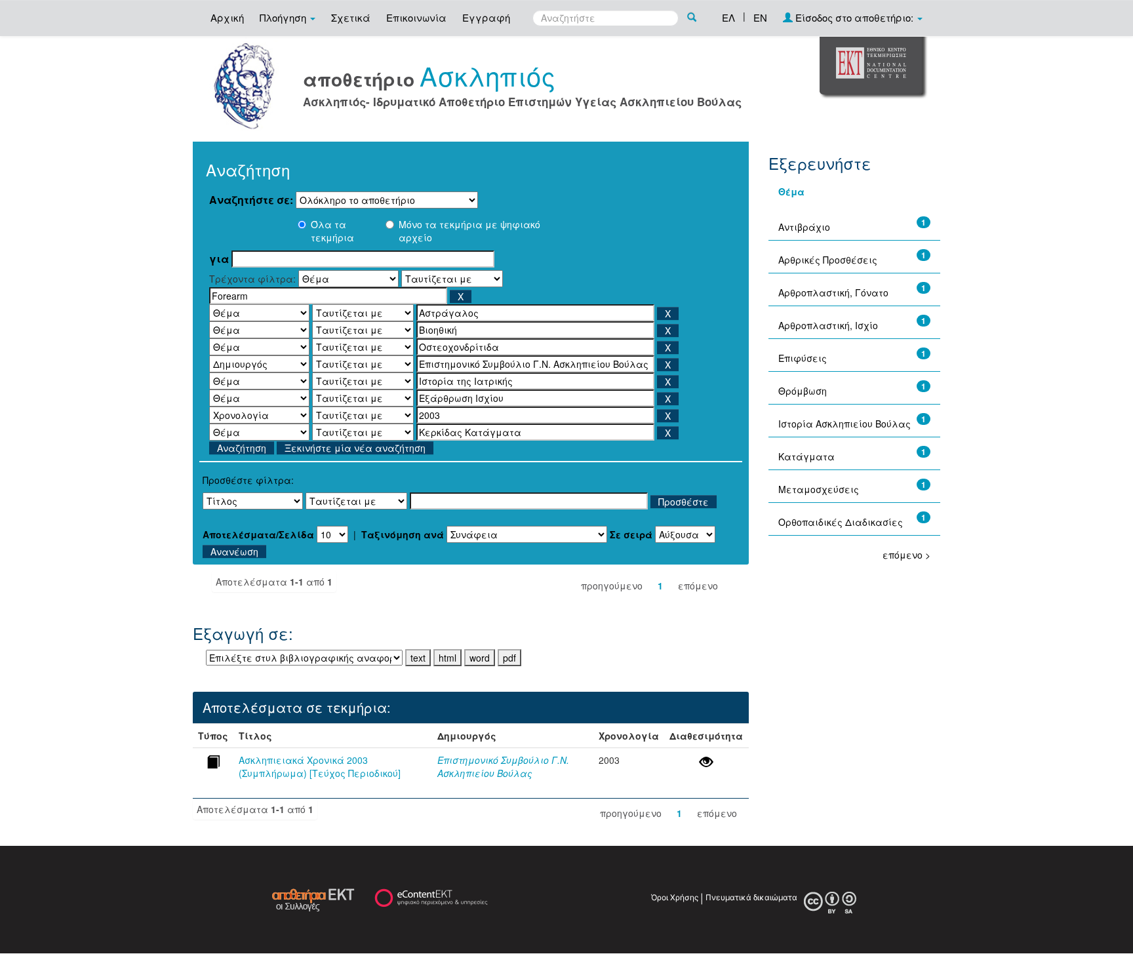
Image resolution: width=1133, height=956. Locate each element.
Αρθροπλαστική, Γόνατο (833, 292)
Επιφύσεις (802, 358)
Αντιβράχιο (804, 226)
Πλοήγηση (284, 17)
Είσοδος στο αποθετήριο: (854, 17)
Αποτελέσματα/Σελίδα (258, 534)
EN (760, 17)
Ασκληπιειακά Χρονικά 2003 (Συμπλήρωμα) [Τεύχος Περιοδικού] (320, 766)
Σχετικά (350, 17)
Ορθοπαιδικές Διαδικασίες (840, 521)
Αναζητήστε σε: (251, 200)
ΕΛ (728, 17)
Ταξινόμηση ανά (402, 534)
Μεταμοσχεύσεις (818, 489)
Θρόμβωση (802, 390)
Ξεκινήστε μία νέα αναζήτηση (355, 447)
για (219, 259)
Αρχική (227, 17)
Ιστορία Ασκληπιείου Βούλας (844, 423)
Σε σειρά (631, 534)
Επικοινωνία (416, 17)
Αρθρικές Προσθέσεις (827, 259)
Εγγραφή (486, 17)
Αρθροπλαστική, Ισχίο (828, 325)
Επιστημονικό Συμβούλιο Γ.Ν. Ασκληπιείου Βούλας (503, 766)
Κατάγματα (806, 456)
